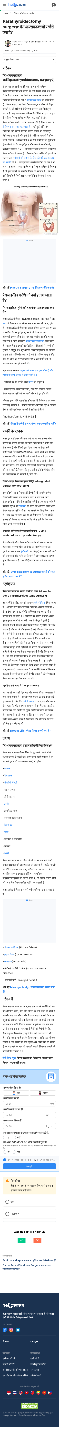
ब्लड (5, 323)
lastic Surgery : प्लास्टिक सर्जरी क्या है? (32, 287)
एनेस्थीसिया (39, 602)
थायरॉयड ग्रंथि (34, 100)
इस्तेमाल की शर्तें (9, 1358)
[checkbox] (4, 1160)
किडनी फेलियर (11, 947)
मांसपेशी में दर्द (10, 782)
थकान (7, 768)
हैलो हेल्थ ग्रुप (9, 1058)
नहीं (18, 1137)
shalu (7, 50)
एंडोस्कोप (25, 551)
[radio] (4, 1137)
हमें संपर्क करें (35, 1375)
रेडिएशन (22, 506)
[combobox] (48, 1115)
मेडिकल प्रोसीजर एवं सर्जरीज (24, 13)
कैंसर (31, 382)
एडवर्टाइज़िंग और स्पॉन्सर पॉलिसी (15, 1375)
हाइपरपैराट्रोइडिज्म (35, 341)
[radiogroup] (29, 1093)
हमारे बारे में (34, 1358)
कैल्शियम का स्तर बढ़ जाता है (16, 126)
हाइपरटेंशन (9, 954)
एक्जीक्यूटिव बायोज (38, 1364)
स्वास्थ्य (5, 13)
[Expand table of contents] (29, 59)
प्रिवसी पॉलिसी (8, 1364)
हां (8, 1137)
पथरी (6, 853)
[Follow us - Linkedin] (18, 1330)
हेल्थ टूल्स (34, 1341)
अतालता (8, 961)
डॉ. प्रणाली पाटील (35, 41)
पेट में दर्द (8, 825)
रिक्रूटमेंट (34, 1369)
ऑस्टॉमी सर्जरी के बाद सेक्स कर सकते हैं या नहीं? (33, 423)
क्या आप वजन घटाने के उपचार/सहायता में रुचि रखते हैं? (26, 1132)
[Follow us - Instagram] (11, 1330)
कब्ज (6, 832)
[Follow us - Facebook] (5, 1330)
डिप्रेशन (8, 775)
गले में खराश (28, 701)
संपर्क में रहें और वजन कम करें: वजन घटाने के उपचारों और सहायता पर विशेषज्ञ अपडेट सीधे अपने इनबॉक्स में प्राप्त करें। (31, 1160)
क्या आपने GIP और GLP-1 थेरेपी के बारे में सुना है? (25, 1142)
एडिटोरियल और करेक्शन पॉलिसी (15, 1369)
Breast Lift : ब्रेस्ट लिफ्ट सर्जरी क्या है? (30, 730)
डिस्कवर (6, 1341)
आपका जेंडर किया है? (12, 1087)
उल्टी (6, 803)
